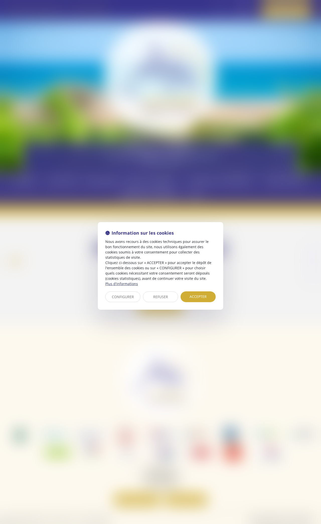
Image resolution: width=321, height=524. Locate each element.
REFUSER (160, 296)
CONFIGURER (123, 296)
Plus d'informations (121, 283)
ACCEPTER (198, 296)
